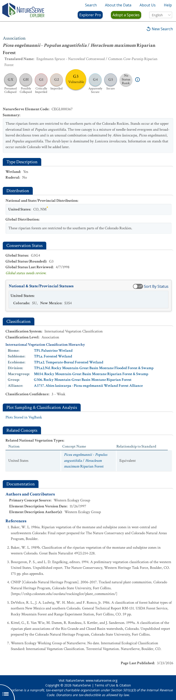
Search (91, 5)
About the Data (118, 5)
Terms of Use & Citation (113, 685)
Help (168, 5)
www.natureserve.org (101, 680)
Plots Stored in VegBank (24, 417)
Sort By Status (156, 286)
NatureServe (81, 685)
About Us (148, 5)
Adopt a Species (126, 14)
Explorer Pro (90, 14)
